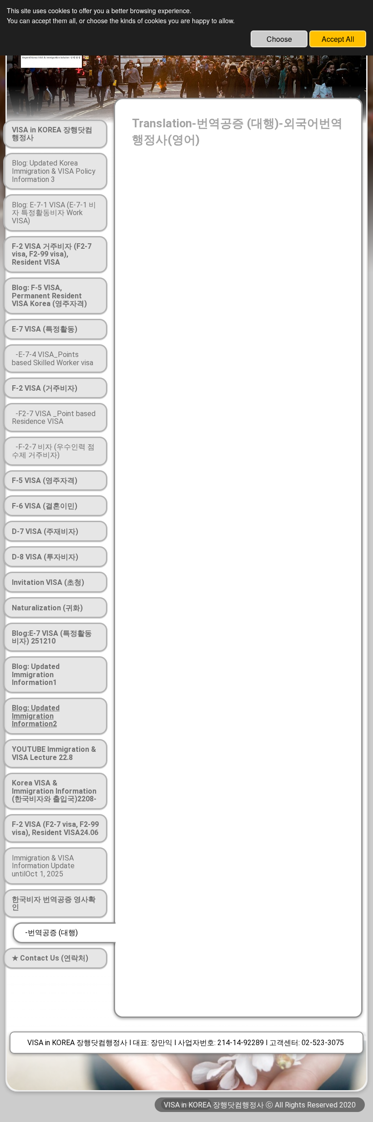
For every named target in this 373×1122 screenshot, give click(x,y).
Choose (279, 39)
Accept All (338, 39)
